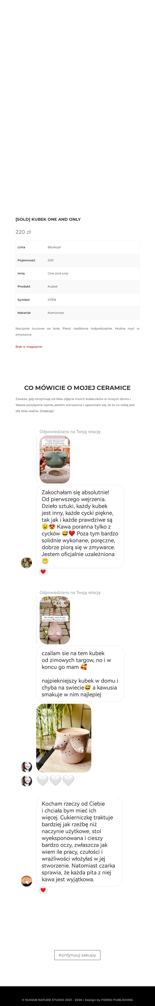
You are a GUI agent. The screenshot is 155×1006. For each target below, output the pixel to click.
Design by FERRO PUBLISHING (109, 1000)
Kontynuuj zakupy (77, 955)
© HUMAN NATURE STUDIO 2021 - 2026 (52, 1000)
